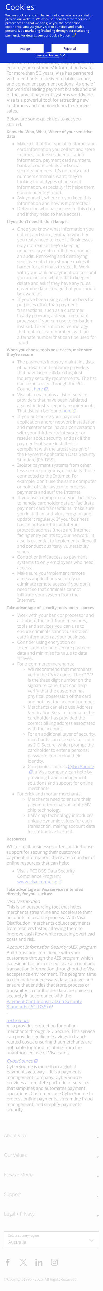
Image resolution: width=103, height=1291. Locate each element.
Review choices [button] (47, 55)
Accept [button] (25, 48)
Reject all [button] (70, 48)
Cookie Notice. (60, 35)
